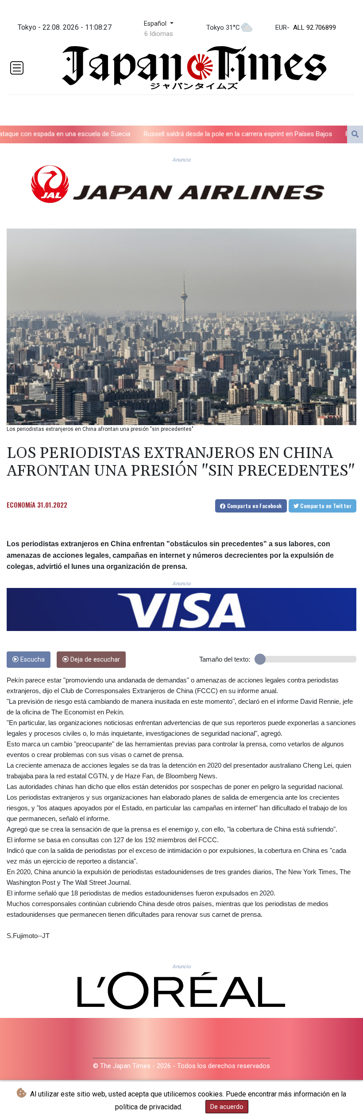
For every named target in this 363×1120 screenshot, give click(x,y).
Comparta (253, 505)
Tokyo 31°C (223, 28)
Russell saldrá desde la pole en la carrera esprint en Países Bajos (194, 134)
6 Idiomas (158, 34)
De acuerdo (226, 1107)
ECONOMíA (21, 504)
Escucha (32, 659)
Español (156, 24)
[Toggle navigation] (16, 68)
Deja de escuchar (94, 659)
